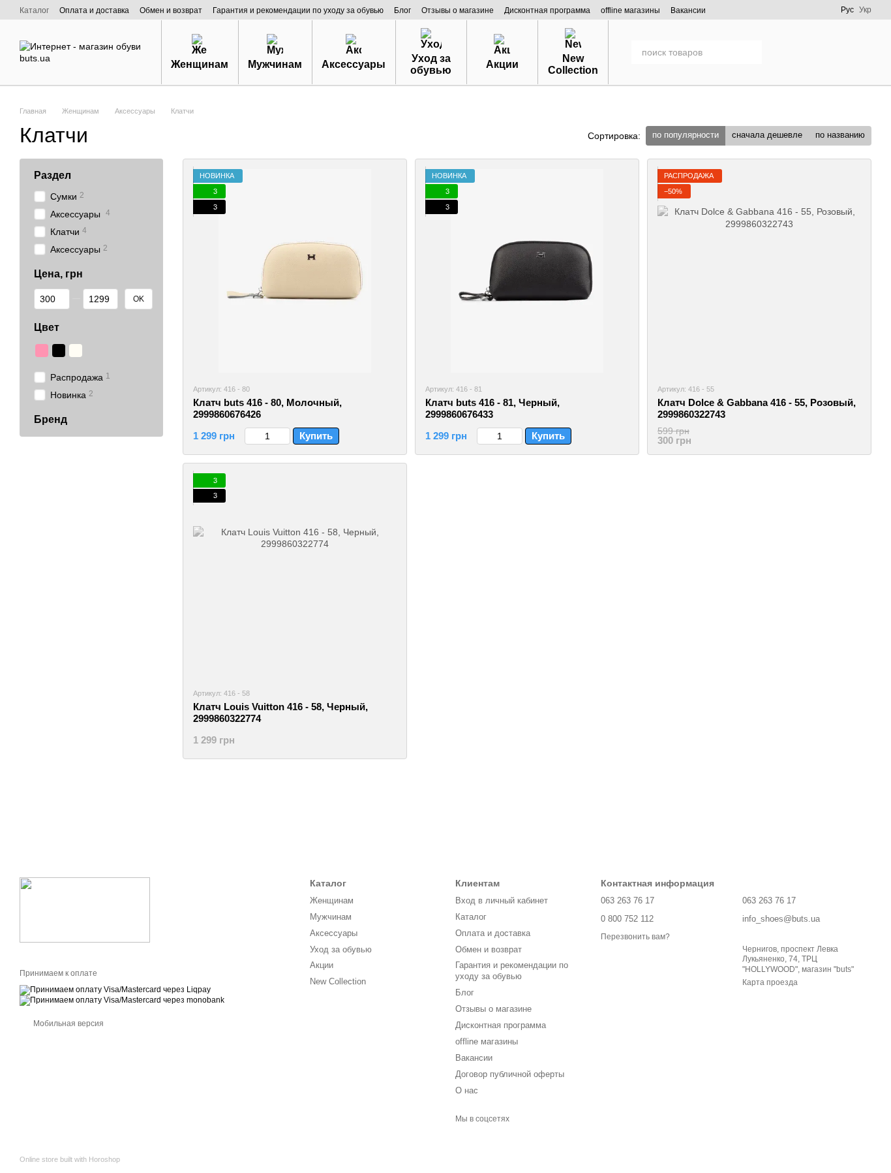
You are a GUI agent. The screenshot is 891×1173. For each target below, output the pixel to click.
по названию (840, 135)
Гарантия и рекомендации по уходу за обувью (298, 10)
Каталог (34, 10)
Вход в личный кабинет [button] (501, 900)
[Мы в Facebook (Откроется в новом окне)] (745, 9)
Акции (502, 64)
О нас (466, 1090)
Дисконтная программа (547, 10)
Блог (402, 10)
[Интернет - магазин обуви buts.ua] (85, 909)
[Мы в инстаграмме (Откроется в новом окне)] (763, 9)
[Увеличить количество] (284, 436)
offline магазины (630, 10)
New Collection (573, 64)
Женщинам (199, 64)
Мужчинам (275, 64)
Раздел (52, 175)
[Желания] (793, 52)
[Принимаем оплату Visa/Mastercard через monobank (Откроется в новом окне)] (122, 1000)
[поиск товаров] (750, 52)
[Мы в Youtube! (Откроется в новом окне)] (782, 9)
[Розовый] (42, 350)
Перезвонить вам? (635, 936)
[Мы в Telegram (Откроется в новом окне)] (800, 9)
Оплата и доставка (94, 10)
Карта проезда (770, 982)
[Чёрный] (59, 350)
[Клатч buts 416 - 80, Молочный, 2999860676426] (295, 271)
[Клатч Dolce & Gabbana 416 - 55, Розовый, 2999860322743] (759, 271)
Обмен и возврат (171, 10)
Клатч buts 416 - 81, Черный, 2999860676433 (492, 408)
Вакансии (688, 10)
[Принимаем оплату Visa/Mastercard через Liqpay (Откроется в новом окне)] (115, 989)
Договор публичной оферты (509, 1074)
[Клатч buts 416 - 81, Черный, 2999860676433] (527, 271)
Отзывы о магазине (457, 10)
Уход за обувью (430, 64)
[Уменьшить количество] (250, 436)
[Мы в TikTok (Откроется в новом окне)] (818, 9)
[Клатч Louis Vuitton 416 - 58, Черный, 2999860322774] (295, 575)
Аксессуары (353, 64)
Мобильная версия (67, 1023)
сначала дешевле (767, 135)
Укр (865, 10)
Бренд (50, 418)
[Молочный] (75, 350)
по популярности (685, 135)
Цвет (46, 327)
